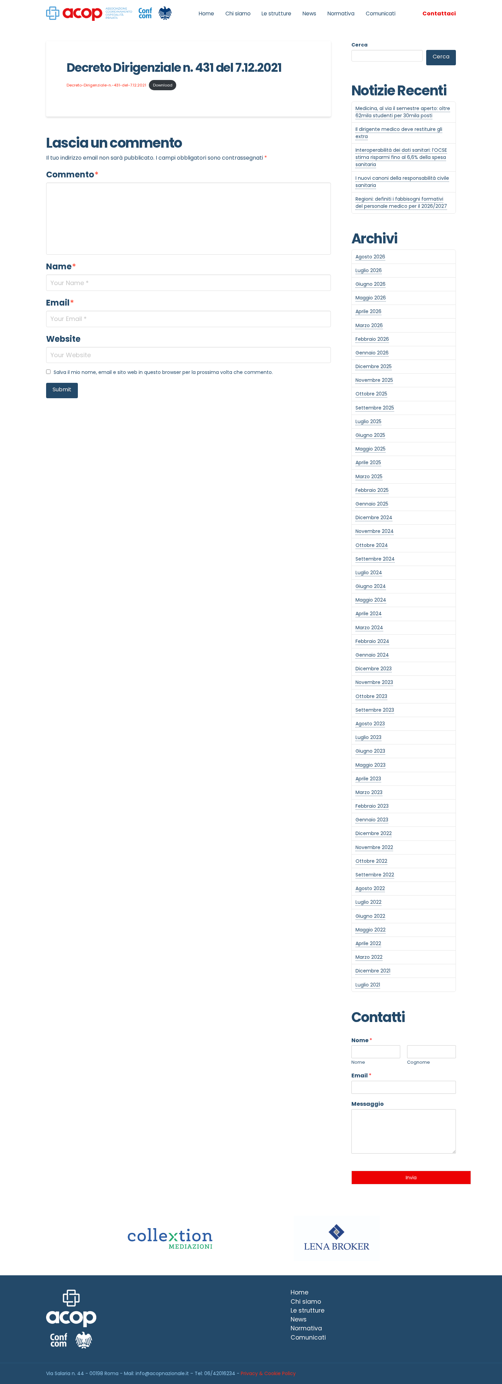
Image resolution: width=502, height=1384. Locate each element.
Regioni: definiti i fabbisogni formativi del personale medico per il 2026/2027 (401, 203)
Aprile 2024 (368, 613)
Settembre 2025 (374, 407)
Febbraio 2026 (372, 339)
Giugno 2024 (370, 586)
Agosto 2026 (370, 256)
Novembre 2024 (374, 531)
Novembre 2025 (374, 380)
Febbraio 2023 (372, 806)
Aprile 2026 (368, 311)
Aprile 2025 (368, 462)
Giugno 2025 (370, 435)
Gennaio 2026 (372, 352)
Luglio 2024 (368, 572)
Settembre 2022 (374, 874)
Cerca (359, 44)
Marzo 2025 (368, 476)
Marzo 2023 (368, 792)
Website (63, 339)
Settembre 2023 (374, 710)
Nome (361, 1040)
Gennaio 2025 (371, 503)
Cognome (418, 1062)
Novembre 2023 (374, 682)
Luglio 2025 (368, 421)
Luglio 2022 (368, 902)
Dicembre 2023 (373, 668)
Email (60, 302)
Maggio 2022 (370, 929)
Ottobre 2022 (371, 861)
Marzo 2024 (369, 627)
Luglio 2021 (367, 984)
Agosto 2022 (370, 888)
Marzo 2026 (369, 325)
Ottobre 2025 (371, 393)
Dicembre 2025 (373, 366)
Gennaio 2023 (371, 819)
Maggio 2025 (370, 448)
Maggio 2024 (370, 599)
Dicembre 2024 (373, 517)
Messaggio (367, 1104)
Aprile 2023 (368, 778)
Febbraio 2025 (372, 490)
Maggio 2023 (370, 765)
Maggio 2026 (370, 297)
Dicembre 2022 (373, 833)
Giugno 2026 (370, 284)
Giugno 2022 (370, 916)
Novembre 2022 (374, 847)
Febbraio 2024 (372, 641)
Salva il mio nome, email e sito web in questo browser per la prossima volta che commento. (163, 372)
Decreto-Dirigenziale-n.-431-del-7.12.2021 (106, 85)
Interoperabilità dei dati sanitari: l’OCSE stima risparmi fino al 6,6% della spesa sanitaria (401, 157)
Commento (72, 174)
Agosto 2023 (370, 723)
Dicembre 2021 (372, 970)
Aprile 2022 (368, 943)
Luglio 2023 (368, 737)
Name (61, 266)
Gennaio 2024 (372, 654)
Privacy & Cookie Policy (268, 1373)
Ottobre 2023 (371, 696)
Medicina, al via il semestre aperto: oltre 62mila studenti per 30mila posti (402, 112)
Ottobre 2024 (371, 545)
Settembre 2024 (375, 558)
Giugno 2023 (370, 751)
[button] (439, 13)
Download (162, 85)
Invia (411, 1177)
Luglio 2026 (368, 270)
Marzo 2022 (368, 957)
